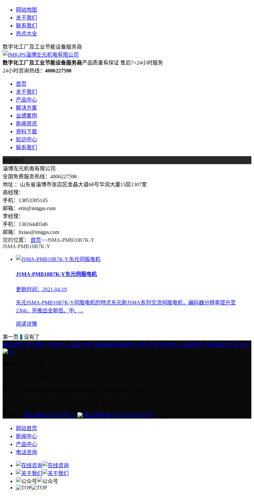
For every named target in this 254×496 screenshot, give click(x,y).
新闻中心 (26, 436)
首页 (21, 84)
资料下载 (26, 131)
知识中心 (26, 139)
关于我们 (26, 18)
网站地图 (26, 10)
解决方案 (26, 108)
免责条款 (215, 345)
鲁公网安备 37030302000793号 (118, 415)
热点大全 (26, 33)
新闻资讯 (26, 123)
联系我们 (26, 25)
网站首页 (13, 345)
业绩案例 (26, 115)
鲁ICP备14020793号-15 (50, 415)
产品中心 (26, 100)
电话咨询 (26, 452)
